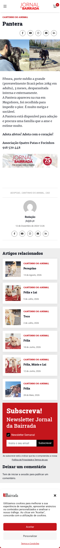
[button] (55, 495)
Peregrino (30, 268)
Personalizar (30, 536)
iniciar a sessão (20, 474)
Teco (27, 316)
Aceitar (30, 526)
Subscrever (45, 443)
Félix (27, 340)
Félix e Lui (30, 292)
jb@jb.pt (30, 220)
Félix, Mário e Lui (35, 364)
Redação (30, 217)
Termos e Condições (30, 543)
